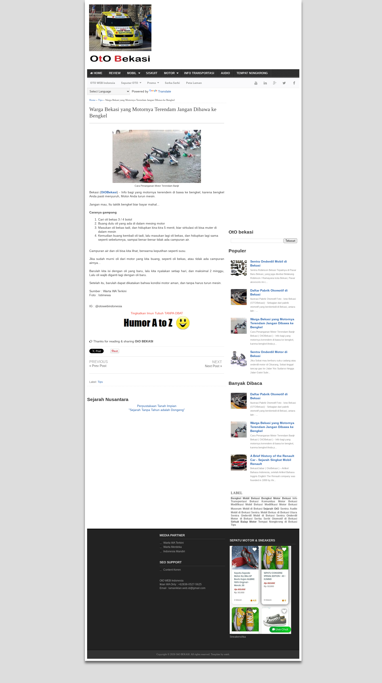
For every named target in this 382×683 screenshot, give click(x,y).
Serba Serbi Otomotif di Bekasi (275, 518)
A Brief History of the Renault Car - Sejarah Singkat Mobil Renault (272, 460)
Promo (151, 83)
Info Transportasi (199, 73)
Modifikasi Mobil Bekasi (247, 504)
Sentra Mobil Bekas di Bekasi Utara (274, 512)
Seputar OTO (129, 83)
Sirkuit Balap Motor (244, 521)
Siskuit (151, 73)
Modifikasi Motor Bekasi (281, 504)
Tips (100, 100)
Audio (225, 73)
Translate (164, 91)
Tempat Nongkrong (252, 73)
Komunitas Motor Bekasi (279, 501)
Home (97, 73)
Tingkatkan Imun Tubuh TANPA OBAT (157, 313)
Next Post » (213, 366)
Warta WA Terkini (173, 542)
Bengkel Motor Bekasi (276, 498)
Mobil (131, 73)
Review (114, 73)
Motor (169, 73)
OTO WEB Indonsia (102, 83)
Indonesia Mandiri (174, 551)
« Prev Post (97, 366)
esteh (226, 654)
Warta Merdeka (172, 547)
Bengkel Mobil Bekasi (245, 498)
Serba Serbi (172, 83)
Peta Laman (194, 83)
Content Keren (172, 569)
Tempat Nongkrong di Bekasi (277, 521)
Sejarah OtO (271, 508)
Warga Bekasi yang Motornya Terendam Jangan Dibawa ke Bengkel (152, 112)
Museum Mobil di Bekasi (246, 508)
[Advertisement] (247, 34)
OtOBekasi (109, 192)
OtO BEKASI (183, 654)
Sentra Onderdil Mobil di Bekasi (253, 515)
